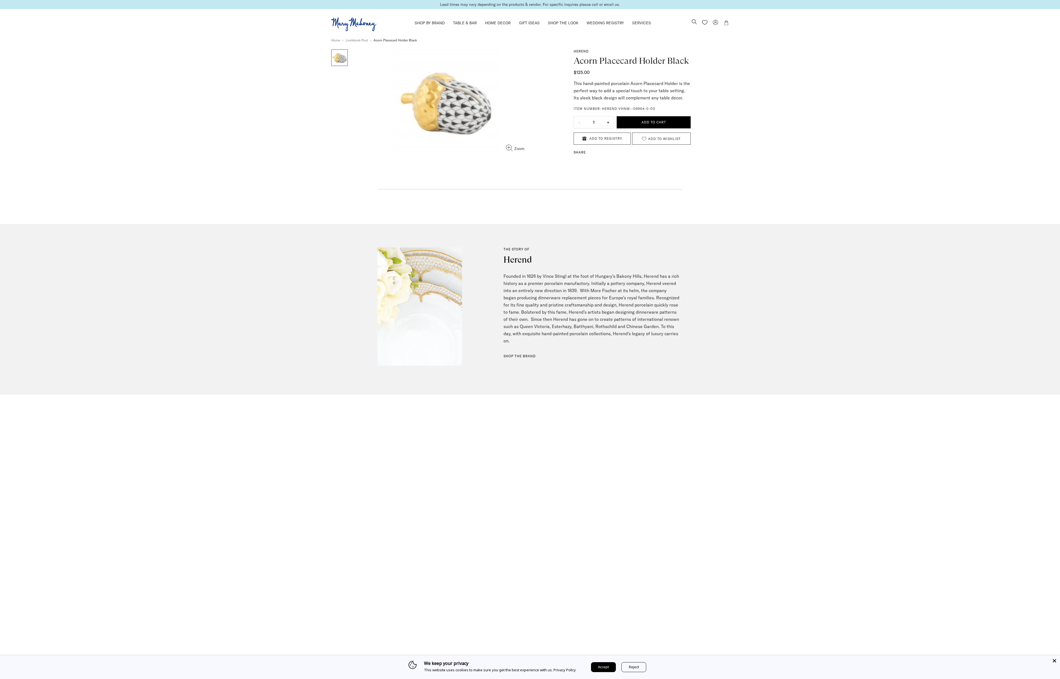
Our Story (474, 642)
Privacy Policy (564, 669)
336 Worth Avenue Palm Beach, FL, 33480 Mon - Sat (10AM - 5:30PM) (581, 650)
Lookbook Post (357, 40)
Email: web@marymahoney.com (676, 649)
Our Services (477, 649)
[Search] (694, 22)
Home (335, 40)
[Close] (1054, 661)
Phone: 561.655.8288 (667, 642)
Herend (581, 51)
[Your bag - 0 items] (726, 23)
